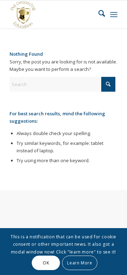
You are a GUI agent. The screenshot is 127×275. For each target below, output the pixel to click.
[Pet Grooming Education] (53, 14)
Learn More (79, 263)
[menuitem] (98, 14)
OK (46, 263)
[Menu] (113, 14)
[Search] (98, 14)
